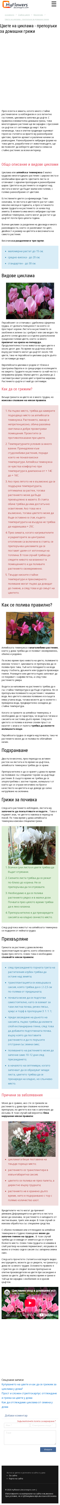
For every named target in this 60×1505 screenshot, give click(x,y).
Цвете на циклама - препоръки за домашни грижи (27, 19)
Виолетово (38, 14)
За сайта (13, 1475)
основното (9, 14)
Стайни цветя (24, 14)
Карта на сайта (16, 1478)
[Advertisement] (30, 64)
